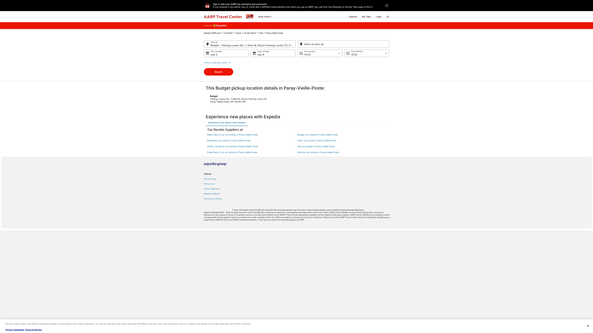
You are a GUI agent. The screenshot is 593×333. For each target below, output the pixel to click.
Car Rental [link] (228, 33)
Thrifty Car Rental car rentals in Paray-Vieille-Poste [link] (232, 146)
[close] (386, 5)
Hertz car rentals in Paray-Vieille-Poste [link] (316, 140)
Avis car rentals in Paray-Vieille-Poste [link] (316, 146)
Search (218, 71)
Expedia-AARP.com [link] (212, 33)
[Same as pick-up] (343, 44)
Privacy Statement (15, 330)
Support (353, 16)
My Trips (366, 16)
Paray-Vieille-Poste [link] (274, 33)
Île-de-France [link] (250, 33)
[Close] (588, 326)
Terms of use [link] (209, 184)
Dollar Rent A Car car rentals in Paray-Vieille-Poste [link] (232, 152)
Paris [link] (261, 33)
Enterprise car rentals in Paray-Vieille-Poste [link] (228, 140)
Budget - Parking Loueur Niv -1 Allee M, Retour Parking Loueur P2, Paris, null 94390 (253, 45)
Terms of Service (33, 330)
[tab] (227, 122)
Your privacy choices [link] (213, 198)
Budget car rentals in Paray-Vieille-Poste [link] (317, 134)
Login (378, 16)
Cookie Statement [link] (211, 189)
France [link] (238, 33)
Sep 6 (260, 54)
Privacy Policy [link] (210, 179)
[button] (296, 62)
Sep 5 (214, 54)
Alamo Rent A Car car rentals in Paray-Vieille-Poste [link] (232, 134)
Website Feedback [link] (212, 194)
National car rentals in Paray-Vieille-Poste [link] (318, 152)
